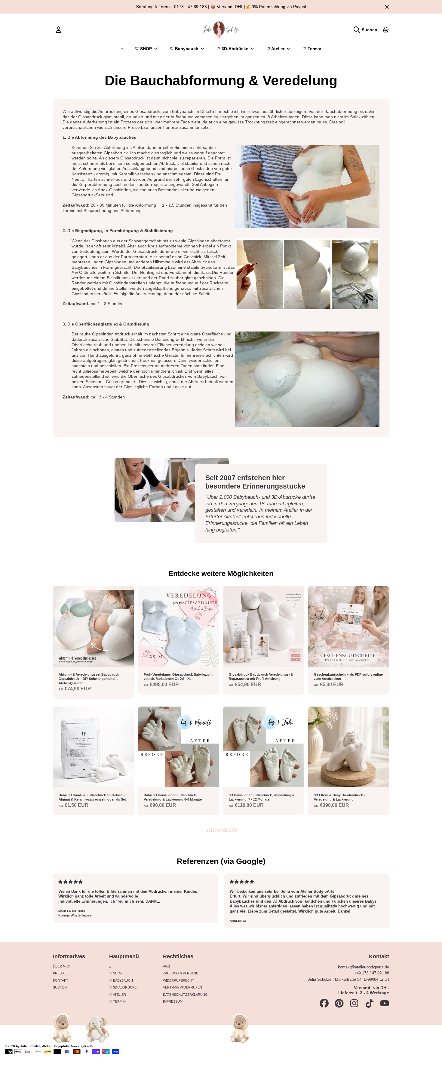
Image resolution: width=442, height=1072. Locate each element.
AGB (166, 966)
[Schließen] (387, 7)
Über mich (62, 966)
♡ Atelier (276, 48)
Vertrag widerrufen (182, 987)
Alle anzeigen (221, 830)
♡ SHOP (144, 48)
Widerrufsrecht (178, 980)
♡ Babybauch (185, 48)
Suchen (60, 987)
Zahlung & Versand (180, 973)
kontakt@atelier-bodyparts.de (363, 967)
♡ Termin (117, 1001)
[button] (367, 29)
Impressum (173, 1001)
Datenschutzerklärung (185, 994)
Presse (59, 973)
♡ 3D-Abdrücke (233, 48)
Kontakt (60, 980)
